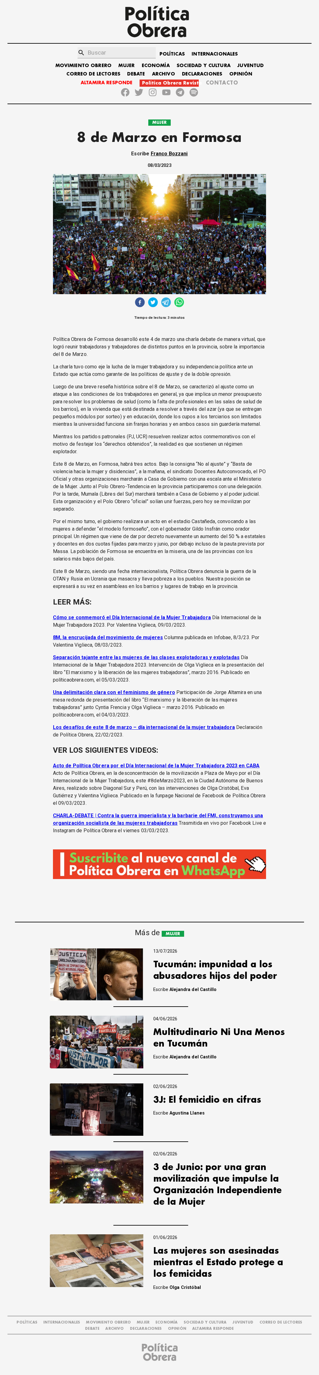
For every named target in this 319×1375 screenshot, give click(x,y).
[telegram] (166, 303)
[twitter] (153, 303)
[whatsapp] (179, 303)
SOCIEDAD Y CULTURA (204, 65)
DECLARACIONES (202, 74)
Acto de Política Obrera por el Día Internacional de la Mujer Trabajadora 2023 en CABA (156, 766)
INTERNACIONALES (215, 54)
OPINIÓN (241, 74)
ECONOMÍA (156, 65)
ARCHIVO (163, 74)
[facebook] (140, 303)
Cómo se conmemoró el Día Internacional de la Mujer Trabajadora (132, 617)
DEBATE (136, 74)
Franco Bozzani (169, 154)
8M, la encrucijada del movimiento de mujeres (108, 637)
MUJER (126, 65)
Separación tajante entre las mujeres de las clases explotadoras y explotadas (146, 657)
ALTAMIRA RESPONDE (107, 82)
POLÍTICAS (172, 54)
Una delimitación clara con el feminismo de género (114, 692)
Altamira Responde (213, 1328)
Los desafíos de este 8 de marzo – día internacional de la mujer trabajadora (144, 727)
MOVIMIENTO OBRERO (83, 65)
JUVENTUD (250, 65)
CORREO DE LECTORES (93, 74)
